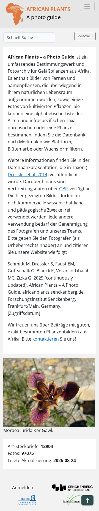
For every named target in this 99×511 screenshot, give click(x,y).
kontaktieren (45, 339)
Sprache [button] (84, 36)
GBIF (63, 189)
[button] (87, 500)
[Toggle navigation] (87, 6)
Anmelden (22, 487)
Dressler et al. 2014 (27, 175)
